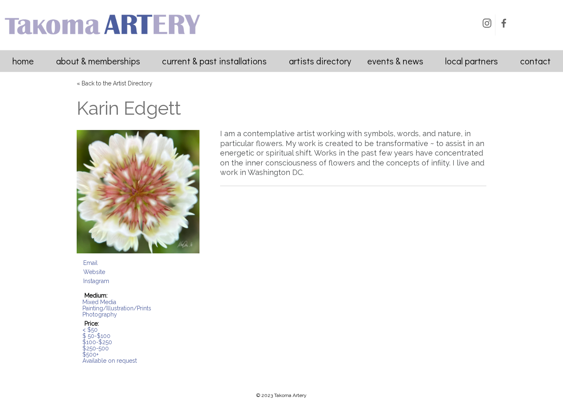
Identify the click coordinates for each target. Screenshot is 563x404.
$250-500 (95, 348)
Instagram (96, 281)
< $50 (90, 329)
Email (90, 263)
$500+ (90, 354)
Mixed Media (99, 302)
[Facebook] (503, 24)
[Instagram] (487, 24)
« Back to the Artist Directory (114, 83)
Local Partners (471, 61)
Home (23, 61)
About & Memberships (98, 61)
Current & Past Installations (214, 61)
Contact (535, 61)
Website (94, 272)
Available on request (109, 360)
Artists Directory (320, 61)
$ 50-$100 (96, 336)
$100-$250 (97, 342)
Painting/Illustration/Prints (116, 308)
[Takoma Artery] (102, 37)
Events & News (395, 61)
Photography (99, 314)
